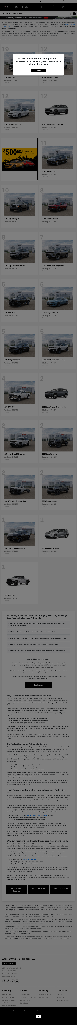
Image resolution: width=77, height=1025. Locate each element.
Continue (38, 70)
